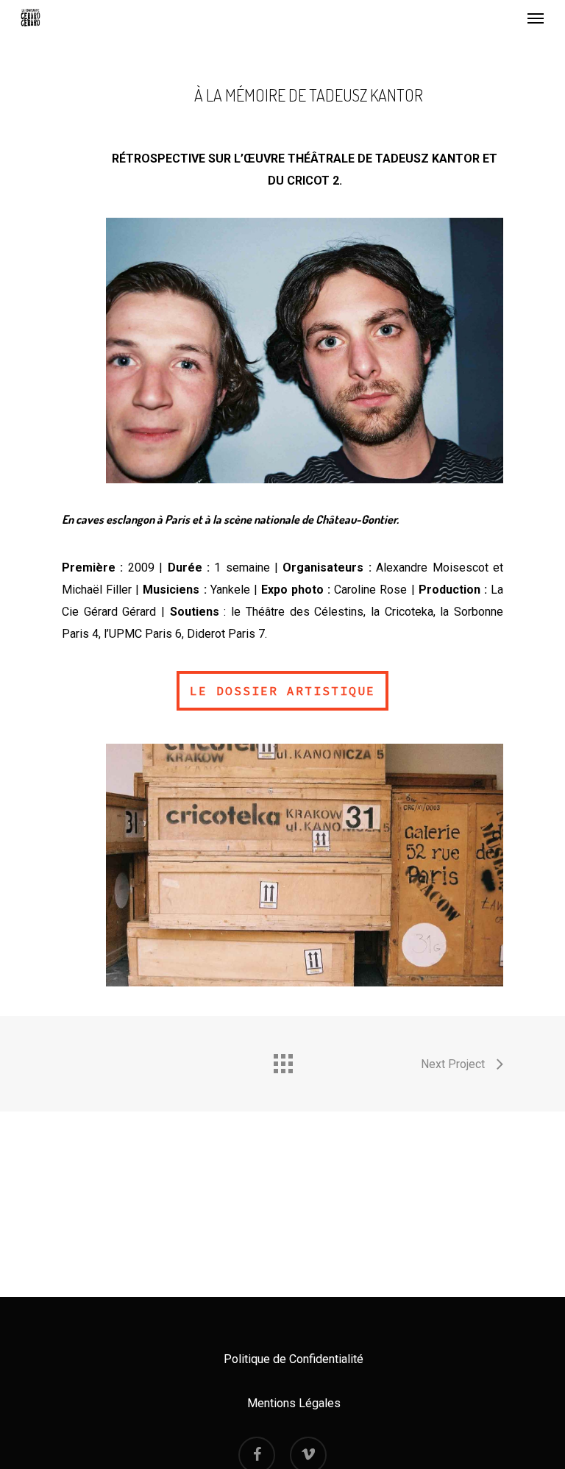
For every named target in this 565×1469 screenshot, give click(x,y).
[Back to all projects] (282, 1060)
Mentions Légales (294, 1403)
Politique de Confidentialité (293, 1359)
